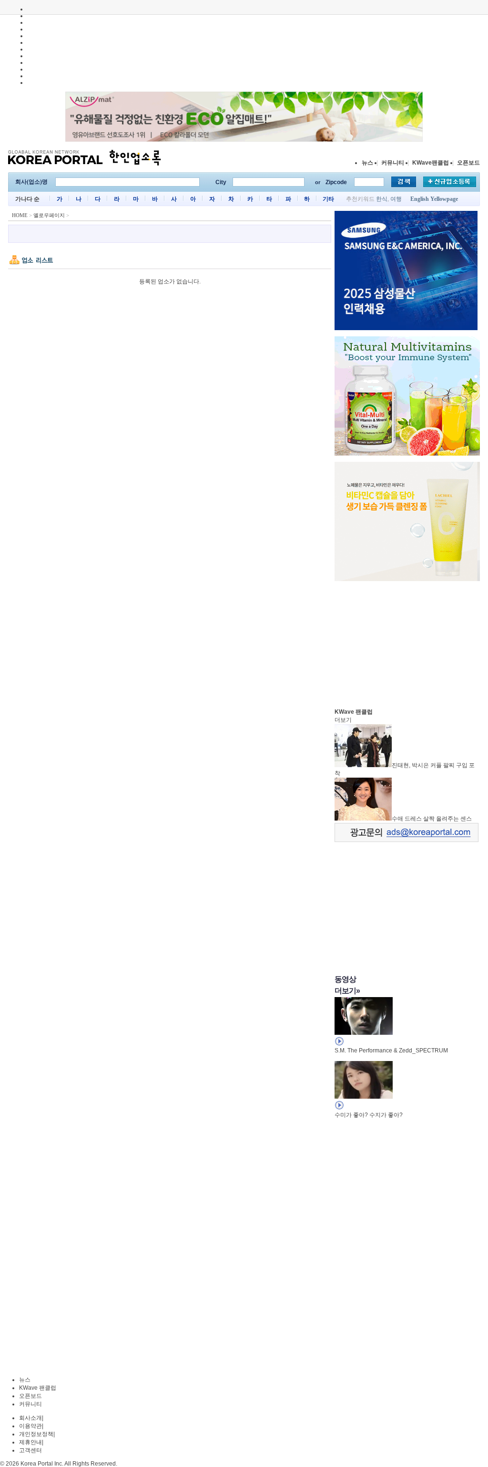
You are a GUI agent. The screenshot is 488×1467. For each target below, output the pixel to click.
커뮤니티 (392, 162)
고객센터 (30, 1450)
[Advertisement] (406, 642)
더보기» (347, 991)
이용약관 (30, 1426)
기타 (328, 199)
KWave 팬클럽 (37, 1387)
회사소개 (30, 1418)
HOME (20, 215)
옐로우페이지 (49, 215)
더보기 (343, 720)
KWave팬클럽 (430, 162)
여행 (396, 199)
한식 (381, 199)
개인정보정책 (36, 1434)
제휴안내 (30, 1442)
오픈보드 (468, 162)
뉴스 (367, 162)
